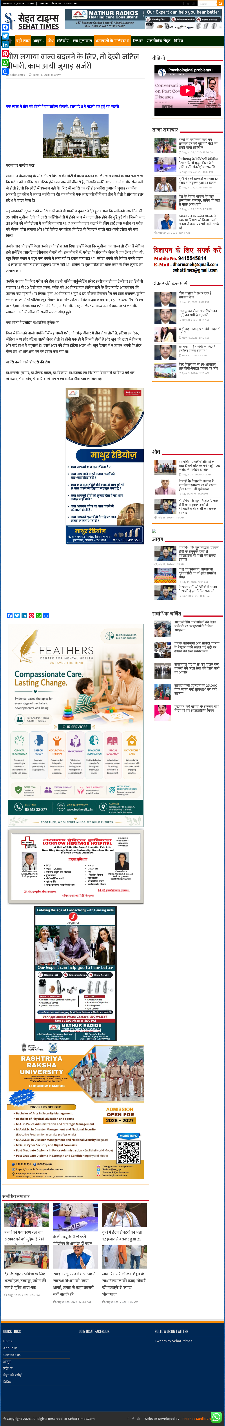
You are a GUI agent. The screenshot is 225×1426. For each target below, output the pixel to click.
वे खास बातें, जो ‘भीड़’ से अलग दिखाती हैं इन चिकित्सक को (198, 589)
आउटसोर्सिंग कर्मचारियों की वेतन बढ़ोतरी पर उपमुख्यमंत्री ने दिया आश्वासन (195, 626)
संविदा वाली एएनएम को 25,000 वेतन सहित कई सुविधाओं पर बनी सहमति (195, 690)
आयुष (37, 41)
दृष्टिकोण (63, 41)
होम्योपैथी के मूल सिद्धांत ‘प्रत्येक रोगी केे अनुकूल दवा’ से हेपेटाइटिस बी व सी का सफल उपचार (199, 507)
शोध (50, 41)
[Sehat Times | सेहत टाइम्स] (32, 20)
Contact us (70, 3)
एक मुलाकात (82, 41)
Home (44, 3)
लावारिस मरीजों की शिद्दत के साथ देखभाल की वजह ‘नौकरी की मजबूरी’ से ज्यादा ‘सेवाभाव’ (124, 1284)
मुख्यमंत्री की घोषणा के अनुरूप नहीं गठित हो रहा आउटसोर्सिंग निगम (196, 709)
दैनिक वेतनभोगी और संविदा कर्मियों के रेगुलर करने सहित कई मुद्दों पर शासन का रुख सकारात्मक (197, 647)
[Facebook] (183, 4)
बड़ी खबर (23, 41)
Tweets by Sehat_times (173, 1341)
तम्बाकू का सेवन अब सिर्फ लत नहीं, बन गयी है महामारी (198, 313)
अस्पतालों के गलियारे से (112, 41)
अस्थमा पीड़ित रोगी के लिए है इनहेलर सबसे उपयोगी (197, 349)
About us (56, 3)
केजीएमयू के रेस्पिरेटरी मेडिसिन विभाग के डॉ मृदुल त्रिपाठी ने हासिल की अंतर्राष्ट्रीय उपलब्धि (198, 163)
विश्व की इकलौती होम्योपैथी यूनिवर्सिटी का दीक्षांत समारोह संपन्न (197, 573)
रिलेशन (138, 41)
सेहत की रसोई (12, 1375)
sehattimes (17, 74)
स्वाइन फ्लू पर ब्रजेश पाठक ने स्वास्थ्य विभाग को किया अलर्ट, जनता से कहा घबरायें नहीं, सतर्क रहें (74, 1284)
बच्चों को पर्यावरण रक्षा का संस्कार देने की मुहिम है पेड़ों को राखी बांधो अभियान (24, 1239)
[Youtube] (193, 4)
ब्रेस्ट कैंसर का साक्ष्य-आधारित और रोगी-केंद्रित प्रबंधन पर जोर (198, 367)
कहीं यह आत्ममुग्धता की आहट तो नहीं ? (199, 331)
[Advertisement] (75, 91)
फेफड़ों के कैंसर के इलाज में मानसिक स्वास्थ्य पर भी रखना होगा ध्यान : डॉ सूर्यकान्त (197, 485)
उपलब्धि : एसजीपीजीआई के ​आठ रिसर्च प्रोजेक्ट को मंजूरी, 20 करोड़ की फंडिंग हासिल (199, 466)
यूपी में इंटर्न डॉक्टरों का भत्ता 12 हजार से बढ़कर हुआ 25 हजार (122, 1239)
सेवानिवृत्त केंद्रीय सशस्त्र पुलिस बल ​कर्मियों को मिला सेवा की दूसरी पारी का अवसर (197, 668)
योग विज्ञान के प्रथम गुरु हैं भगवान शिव (195, 295)
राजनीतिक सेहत (159, 41)
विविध (178, 41)
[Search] (220, 3)
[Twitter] (188, 4)
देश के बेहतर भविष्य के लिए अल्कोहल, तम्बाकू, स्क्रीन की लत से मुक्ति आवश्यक (25, 1281)
